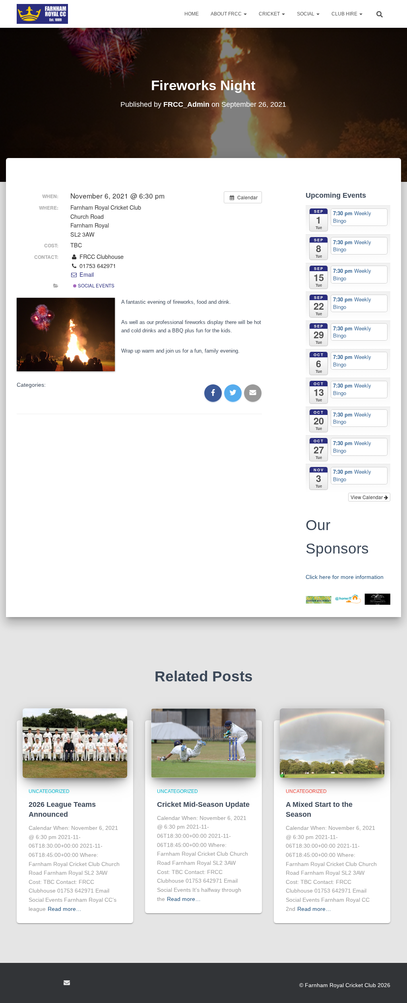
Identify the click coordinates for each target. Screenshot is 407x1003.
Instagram (51, 984)
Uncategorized (49, 791)
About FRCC (227, 14)
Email (85, 274)
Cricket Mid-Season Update (203, 804)
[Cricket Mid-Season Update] (203, 742)
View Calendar (367, 497)
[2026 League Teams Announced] (75, 742)
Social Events (95, 285)
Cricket (270, 14)
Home (191, 14)
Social (306, 14)
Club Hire (345, 14)
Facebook (23, 984)
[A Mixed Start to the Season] (332, 742)
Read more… (64, 909)
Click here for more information (345, 577)
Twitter (37, 984)
